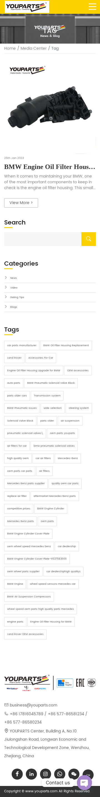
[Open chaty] (84, 782)
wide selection (53, 408)
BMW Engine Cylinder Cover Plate (28, 534)
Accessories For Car (40, 358)
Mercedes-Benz (68, 458)
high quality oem (18, 458)
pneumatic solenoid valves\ (25, 433)
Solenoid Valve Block (20, 421)
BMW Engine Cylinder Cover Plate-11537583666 (37, 559)
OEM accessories (78, 371)
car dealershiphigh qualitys (63, 572)
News (13, 278)
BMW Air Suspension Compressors (29, 597)
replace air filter (17, 496)
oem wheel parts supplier (23, 572)
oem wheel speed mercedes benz (29, 546)
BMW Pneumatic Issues (22, 408)
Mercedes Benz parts (20, 521)
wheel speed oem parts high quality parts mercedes (40, 609)
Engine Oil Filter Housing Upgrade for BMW (33, 371)
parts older (47, 421)
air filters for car (17, 446)
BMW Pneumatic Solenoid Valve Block (51, 383)
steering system (79, 408)
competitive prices (18, 509)
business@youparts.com (33, 705)
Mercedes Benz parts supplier (26, 483)
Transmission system (47, 396)
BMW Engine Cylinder (50, 509)
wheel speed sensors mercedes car (53, 584)
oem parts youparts (62, 433)
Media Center (34, 48)
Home (10, 48)
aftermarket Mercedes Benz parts (55, 496)
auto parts (13, 383)
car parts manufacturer (21, 345)
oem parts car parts (19, 471)
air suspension (70, 421)
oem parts (47, 521)
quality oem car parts (65, 483)
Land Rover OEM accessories (25, 634)
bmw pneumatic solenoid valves (54, 446)
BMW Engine (15, 584)
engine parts (15, 622)
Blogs (13, 307)
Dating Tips (17, 297)
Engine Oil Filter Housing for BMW (51, 622)
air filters (44, 471)
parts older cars (17, 396)
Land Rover (14, 358)
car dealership (67, 546)
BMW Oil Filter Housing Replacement (66, 345)
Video (14, 288)
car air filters (43, 458)
